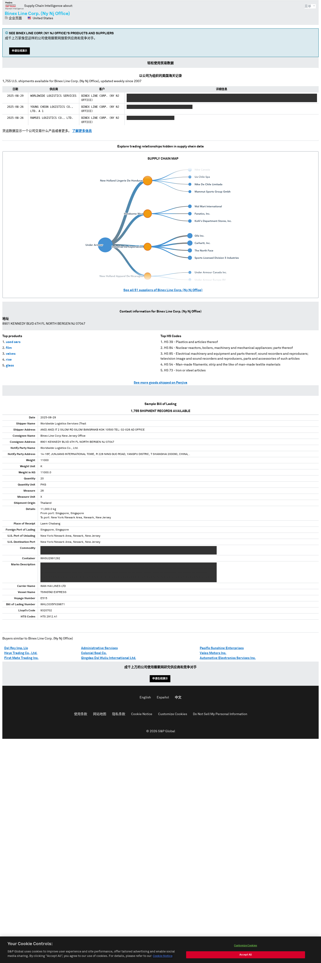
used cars (13, 342)
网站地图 (99, 714)
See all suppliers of (163, 290)
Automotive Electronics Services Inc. (228, 658)
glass (10, 365)
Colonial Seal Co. (94, 653)
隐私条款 (118, 714)
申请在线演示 (19, 51)
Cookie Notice (141, 714)
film (9, 348)
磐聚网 (14, 5)
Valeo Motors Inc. (213, 653)
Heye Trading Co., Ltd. (20, 653)
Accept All (245, 954)
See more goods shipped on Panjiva (160, 382)
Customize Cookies (172, 714)
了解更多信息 (82, 131)
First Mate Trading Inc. (21, 658)
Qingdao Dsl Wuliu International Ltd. (108, 658)
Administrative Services (99, 648)
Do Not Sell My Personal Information (220, 714)
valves (11, 353)
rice (9, 359)
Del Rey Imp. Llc (16, 648)
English (145, 697)
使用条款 (80, 714)
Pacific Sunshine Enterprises (222, 648)
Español (163, 697)
